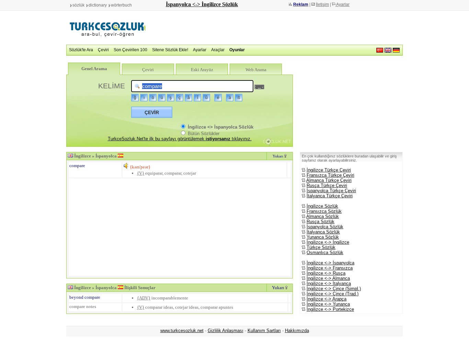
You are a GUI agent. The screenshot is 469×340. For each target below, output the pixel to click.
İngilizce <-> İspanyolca (330, 262)
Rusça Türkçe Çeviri (327, 185)
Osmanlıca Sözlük (325, 252)
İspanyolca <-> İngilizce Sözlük (202, 4)
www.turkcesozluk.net (182, 330)
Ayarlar (342, 4)
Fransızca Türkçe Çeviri (330, 175)
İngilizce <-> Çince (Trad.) (332, 293)
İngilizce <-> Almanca (328, 278)
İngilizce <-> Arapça (326, 298)
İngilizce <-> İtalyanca (329, 283)
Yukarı (278, 156)
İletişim (322, 4)
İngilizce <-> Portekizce (330, 309)
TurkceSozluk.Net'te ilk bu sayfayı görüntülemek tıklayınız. (180, 138)
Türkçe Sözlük (321, 247)
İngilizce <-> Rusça (326, 273)
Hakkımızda (297, 330)
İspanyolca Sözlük (325, 226)
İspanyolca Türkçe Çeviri (331, 190)
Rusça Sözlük (320, 221)
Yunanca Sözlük (323, 237)
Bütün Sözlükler (202, 133)
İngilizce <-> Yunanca (328, 304)
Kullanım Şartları (264, 330)
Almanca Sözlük (322, 216)
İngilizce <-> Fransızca (330, 268)
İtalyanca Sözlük (323, 231)
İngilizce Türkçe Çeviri (329, 170)
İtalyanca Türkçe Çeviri (330, 195)
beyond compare (84, 297)
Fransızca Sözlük (324, 211)
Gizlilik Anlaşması (225, 330)
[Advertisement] (278, 27)
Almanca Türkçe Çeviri (329, 180)
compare (77, 165)
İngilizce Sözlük (322, 206)
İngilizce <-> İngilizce (328, 242)
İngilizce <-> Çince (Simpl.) (334, 288)
